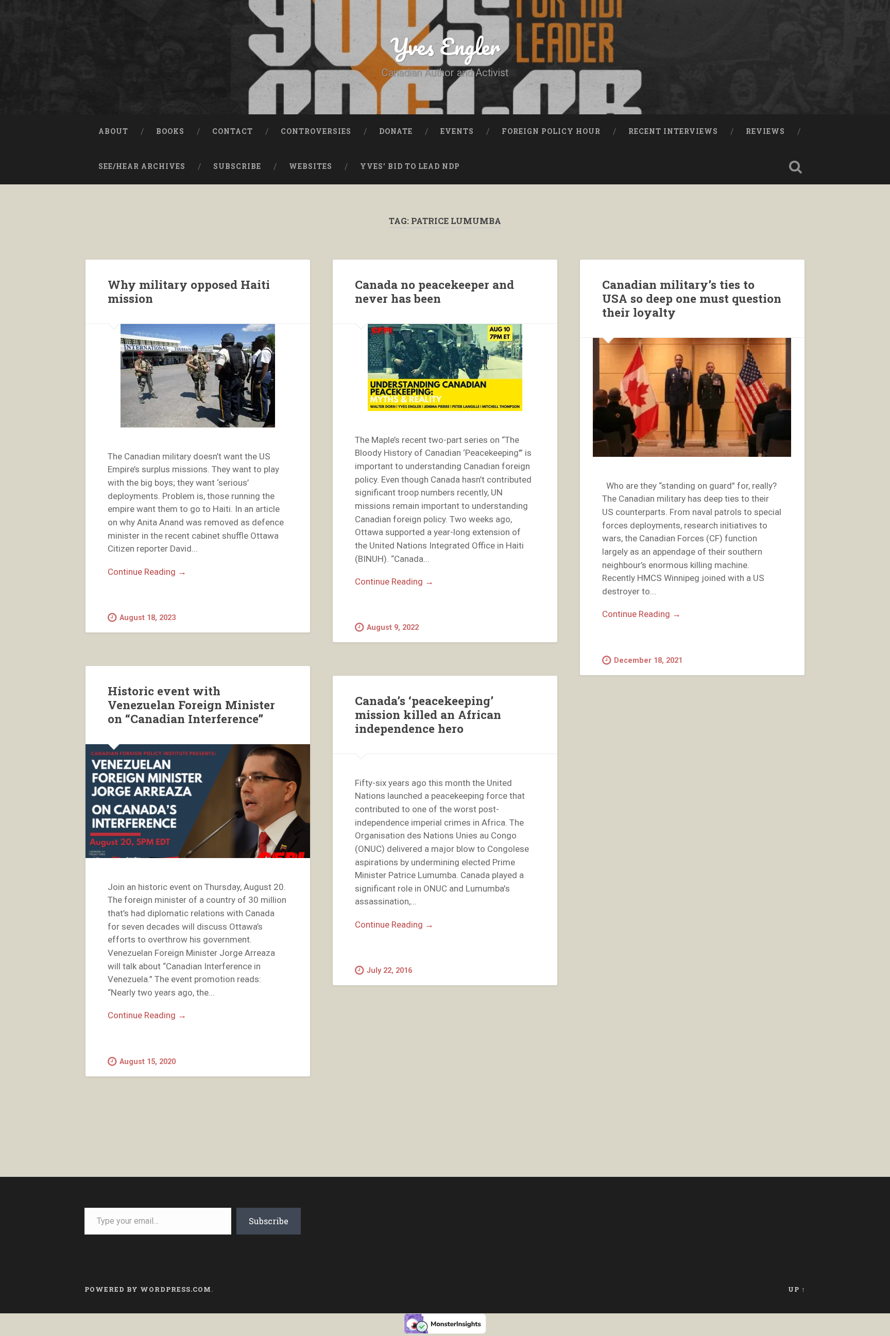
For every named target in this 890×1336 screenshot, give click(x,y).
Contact (232, 131)
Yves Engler (445, 46)
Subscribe (237, 166)
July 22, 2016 (389, 970)
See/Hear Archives (141, 166)
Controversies (316, 131)
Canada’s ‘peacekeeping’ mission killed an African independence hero (428, 714)
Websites (310, 166)
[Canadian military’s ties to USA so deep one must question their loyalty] (692, 397)
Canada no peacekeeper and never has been (434, 291)
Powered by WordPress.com (147, 1289)
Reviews (765, 131)
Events (457, 131)
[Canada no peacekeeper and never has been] (445, 367)
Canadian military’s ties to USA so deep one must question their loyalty (691, 298)
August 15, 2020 (147, 1061)
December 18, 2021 (648, 660)
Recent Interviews (673, 131)
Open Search (795, 166)
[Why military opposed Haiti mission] (197, 375)
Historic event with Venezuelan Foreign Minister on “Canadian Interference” (191, 704)
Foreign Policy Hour (551, 131)
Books (170, 131)
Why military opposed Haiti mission (189, 291)
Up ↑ (797, 1289)
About (113, 131)
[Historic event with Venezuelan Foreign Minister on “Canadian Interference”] (197, 801)
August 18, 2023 (147, 617)
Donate (396, 131)
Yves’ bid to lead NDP (410, 166)
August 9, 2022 (393, 627)
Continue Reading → (147, 572)
